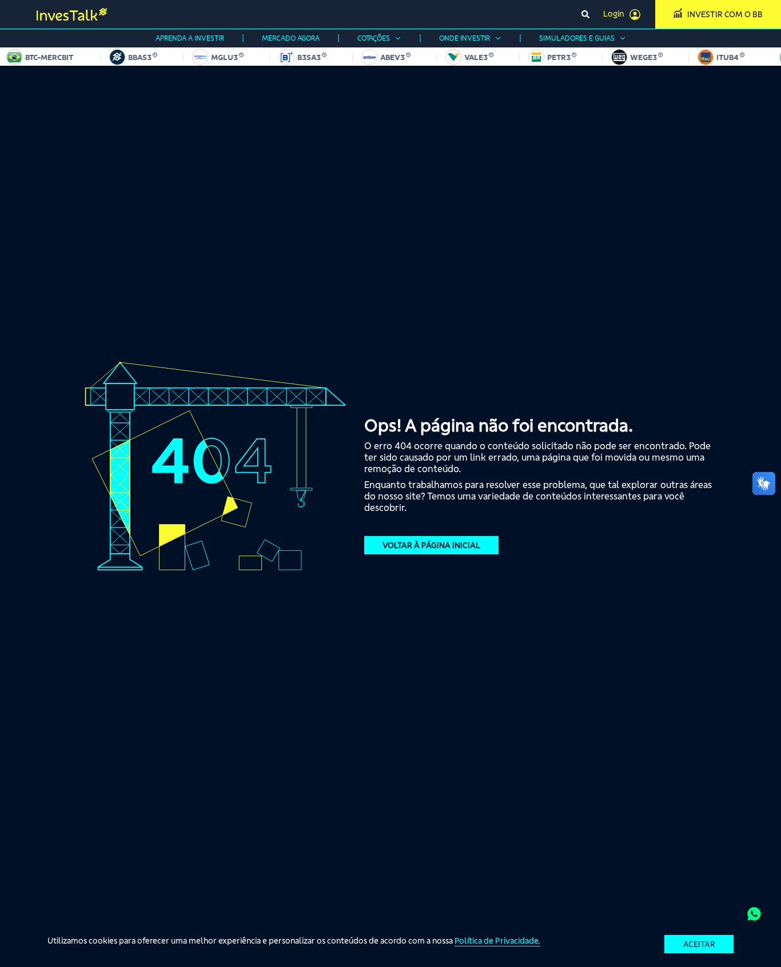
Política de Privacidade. (497, 940)
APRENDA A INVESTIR (190, 38)
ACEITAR (699, 944)
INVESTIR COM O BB (725, 14)
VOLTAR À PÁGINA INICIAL (431, 545)
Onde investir (464, 38)
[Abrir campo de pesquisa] (585, 14)
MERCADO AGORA (291, 38)
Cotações (373, 38)
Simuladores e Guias (577, 38)
